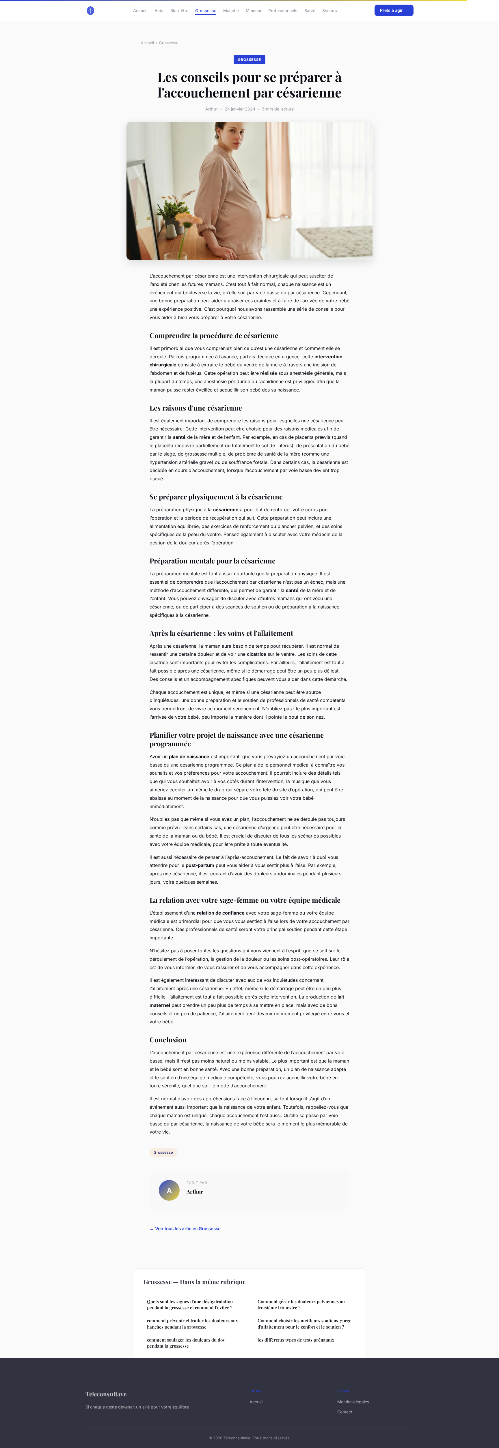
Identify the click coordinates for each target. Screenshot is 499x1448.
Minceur (253, 10)
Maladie (231, 10)
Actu (158, 10)
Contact (344, 1411)
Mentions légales (353, 1401)
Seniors (329, 10)
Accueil (140, 10)
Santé (309, 10)
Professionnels (282, 10)
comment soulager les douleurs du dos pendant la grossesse (186, 1343)
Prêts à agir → (394, 10)
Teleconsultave (105, 1394)
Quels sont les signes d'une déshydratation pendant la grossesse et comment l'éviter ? (190, 1304)
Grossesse (205, 10)
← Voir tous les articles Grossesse (185, 1228)
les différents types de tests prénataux (296, 1340)
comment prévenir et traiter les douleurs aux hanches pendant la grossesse (192, 1323)
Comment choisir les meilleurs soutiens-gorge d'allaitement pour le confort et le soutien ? (304, 1323)
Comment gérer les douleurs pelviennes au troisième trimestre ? (301, 1304)
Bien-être (179, 10)
